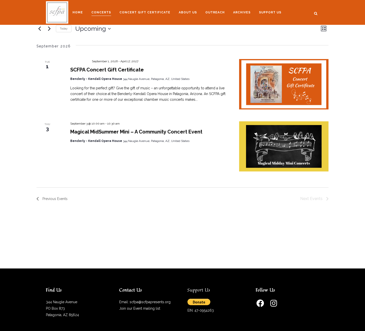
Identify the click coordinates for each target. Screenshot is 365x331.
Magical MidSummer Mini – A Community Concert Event (136, 132)
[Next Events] (49, 29)
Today (64, 28)
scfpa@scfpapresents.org (150, 302)
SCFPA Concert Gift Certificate (107, 70)
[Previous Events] (39, 29)
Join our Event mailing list (139, 308)
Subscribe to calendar (300, 215)
